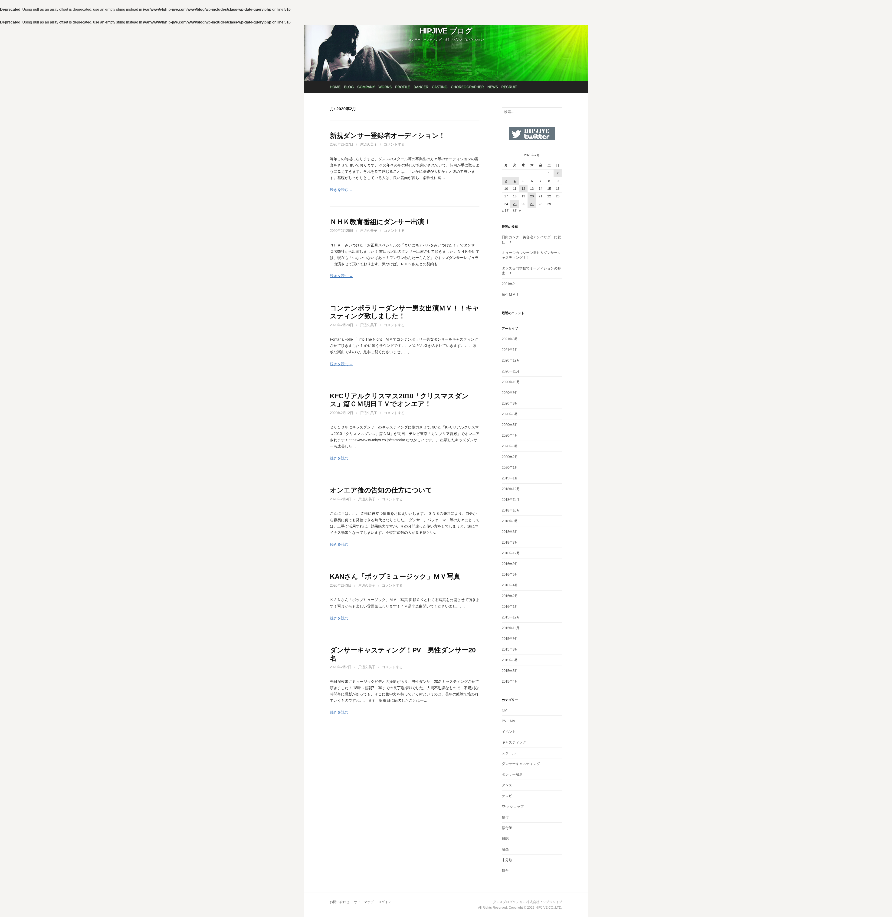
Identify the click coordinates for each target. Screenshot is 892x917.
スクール (509, 753)
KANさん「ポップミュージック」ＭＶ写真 (395, 576)
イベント (509, 732)
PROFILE (402, 87)
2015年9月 (510, 639)
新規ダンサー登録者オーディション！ (387, 135)
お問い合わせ (339, 902)
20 (532, 196)
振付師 (507, 828)
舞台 (505, 871)
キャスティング (514, 742)
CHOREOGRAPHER (467, 87)
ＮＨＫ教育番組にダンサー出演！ (380, 222)
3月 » (517, 211)
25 (515, 204)
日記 (505, 839)
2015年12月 (511, 617)
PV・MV (508, 721)
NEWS (492, 87)
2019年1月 (510, 478)
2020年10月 (511, 382)
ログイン (384, 902)
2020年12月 (511, 360)
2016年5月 (510, 574)
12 (523, 188)
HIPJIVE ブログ (446, 31)
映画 (505, 849)
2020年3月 (510, 446)
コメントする (394, 144)
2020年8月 (510, 403)
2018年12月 (511, 489)
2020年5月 (510, 425)
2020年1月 (510, 467)
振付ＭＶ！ (510, 294)
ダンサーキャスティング (521, 764)
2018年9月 (510, 521)
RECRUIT (509, 87)
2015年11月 (510, 628)
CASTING (439, 87)
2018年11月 (510, 500)
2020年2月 (510, 457)
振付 (505, 817)
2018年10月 (511, 510)
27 (532, 204)
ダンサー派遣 (512, 774)
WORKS (385, 87)
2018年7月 (510, 542)
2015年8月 (510, 649)
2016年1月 (510, 606)
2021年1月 (510, 350)
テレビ (507, 796)
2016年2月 (510, 596)
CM (504, 710)
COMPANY (366, 87)
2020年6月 (510, 414)
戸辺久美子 (368, 144)
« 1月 (506, 211)
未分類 (507, 860)
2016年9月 (510, 564)
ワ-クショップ (513, 806)
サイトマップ (364, 902)
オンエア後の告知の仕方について (381, 490)
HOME (335, 87)
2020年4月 (510, 435)
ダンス (507, 785)
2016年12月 (511, 553)
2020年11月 (510, 371)
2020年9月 (510, 393)
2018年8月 (510, 532)
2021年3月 (510, 339)
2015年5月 (510, 671)
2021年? (508, 284)
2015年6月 (510, 660)
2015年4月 (510, 681)
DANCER (420, 87)
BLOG (349, 87)
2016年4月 (510, 585)
